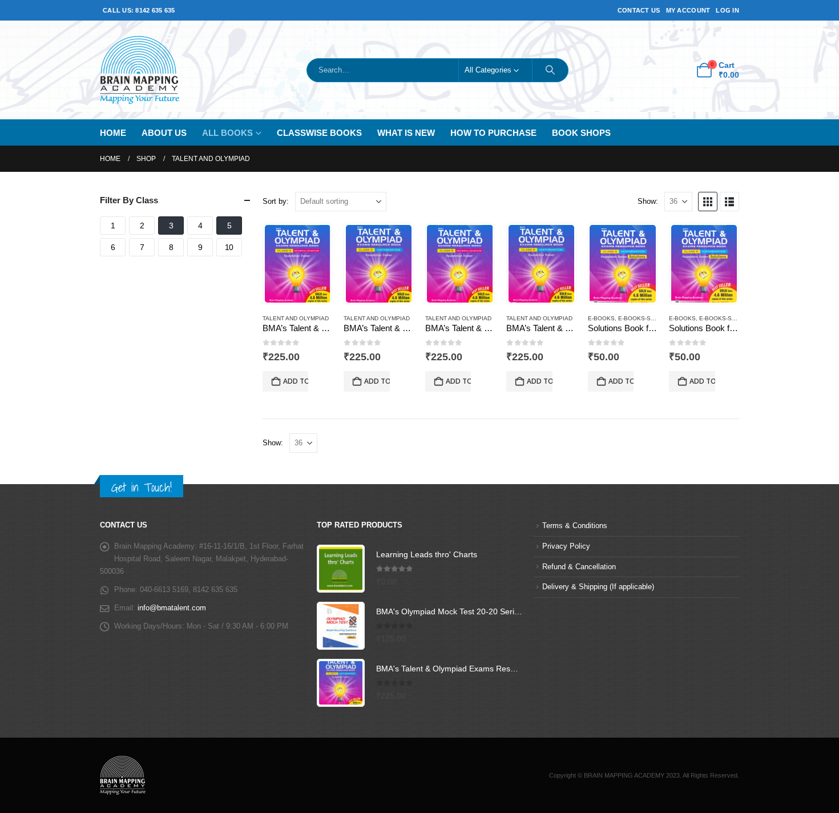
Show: (648, 201)
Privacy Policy (566, 546)
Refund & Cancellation (579, 567)
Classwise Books (319, 133)
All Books (227, 133)
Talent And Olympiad (296, 318)
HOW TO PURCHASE (493, 133)
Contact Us (639, 10)
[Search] (550, 70)
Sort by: (276, 201)
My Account (688, 10)
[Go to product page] (297, 264)
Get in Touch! (141, 487)
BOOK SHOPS (581, 133)
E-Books (601, 318)
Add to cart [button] (295, 381)
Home (113, 133)
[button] (707, 201)
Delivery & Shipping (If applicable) (598, 587)
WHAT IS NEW (406, 133)
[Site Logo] (139, 70)
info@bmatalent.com (172, 608)
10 (229, 247)
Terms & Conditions (574, 526)
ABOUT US (164, 133)
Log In (727, 10)
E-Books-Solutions (649, 318)
